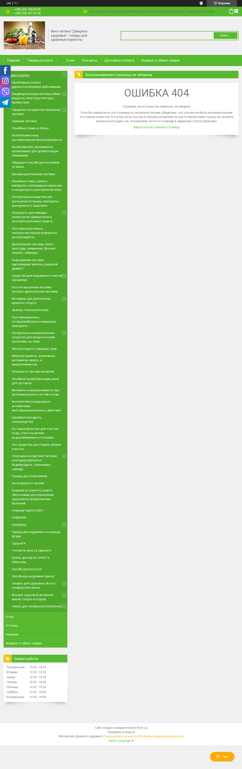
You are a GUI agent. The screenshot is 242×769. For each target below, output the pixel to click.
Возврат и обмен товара (161, 60)
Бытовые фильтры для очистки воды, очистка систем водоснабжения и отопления (35, 433)
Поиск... (225, 35)
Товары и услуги (39, 60)
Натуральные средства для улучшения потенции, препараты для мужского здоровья (35, 201)
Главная (13, 60)
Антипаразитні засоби (28, 483)
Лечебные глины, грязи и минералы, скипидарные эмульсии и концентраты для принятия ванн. (37, 185)
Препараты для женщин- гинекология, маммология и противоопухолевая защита (32, 217)
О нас (70, 60)
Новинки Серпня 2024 (27, 510)
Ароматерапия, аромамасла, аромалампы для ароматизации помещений (35, 151)
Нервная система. (25, 121)
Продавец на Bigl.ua (121, 732)
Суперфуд (19, 524)
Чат (226, 757)
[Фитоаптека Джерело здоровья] (24, 35)
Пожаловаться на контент (120, 736)
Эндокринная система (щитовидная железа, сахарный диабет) (35, 264)
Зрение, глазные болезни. (30, 310)
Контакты (89, 60)
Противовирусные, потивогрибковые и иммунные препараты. (34, 322)
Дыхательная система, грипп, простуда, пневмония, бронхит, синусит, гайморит (34, 248)
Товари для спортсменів (29, 476)
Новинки (12, 634)
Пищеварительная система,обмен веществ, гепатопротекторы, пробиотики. (36, 98)
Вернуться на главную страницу (157, 127)
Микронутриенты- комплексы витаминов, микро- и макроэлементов (33, 360)
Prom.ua (142, 727)
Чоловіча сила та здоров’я (31, 550)
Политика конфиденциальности (161, 736)
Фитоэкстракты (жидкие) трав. (34, 349)
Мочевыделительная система (33, 174)
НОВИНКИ (19, 517)
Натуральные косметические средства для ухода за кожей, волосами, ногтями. (34, 337)
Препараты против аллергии (33, 371)
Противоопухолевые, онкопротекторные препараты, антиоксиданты (35, 233)
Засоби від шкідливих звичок (33, 576)
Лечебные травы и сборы (30, 128)
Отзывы (12, 625)
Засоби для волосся (27, 569)
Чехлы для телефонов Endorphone (37, 606)
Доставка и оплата (119, 60)
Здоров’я (19, 543)
